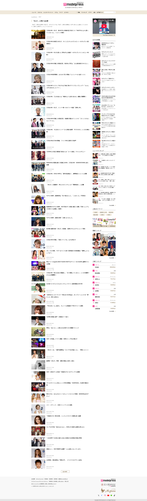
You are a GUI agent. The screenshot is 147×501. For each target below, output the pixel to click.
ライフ (61, 12)
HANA (108, 214)
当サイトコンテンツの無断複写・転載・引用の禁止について (43, 483)
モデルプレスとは (39, 478)
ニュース (34, 12)
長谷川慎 (111, 212)
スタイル (40, 12)
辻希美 (102, 214)
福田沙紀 (97, 297)
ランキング (84, 12)
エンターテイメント (48, 12)
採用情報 (55, 478)
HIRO (96, 302)
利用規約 (46, 478)
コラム (56, 12)
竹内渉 (97, 267)
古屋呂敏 (97, 308)
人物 (94, 12)
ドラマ (90, 12)
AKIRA (97, 285)
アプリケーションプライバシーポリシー (39, 481)
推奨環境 (51, 478)
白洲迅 (95, 212)
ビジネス (66, 12)
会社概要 (33, 478)
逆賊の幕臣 (95, 214)
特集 (79, 12)
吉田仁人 (97, 279)
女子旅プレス (100, 12)
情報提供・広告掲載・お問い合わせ (56, 481)
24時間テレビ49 (103, 212)
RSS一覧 (66, 481)
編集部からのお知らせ (63, 478)
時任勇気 (97, 273)
